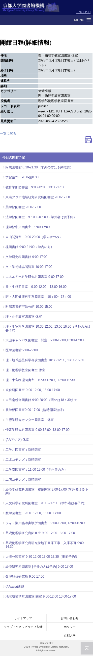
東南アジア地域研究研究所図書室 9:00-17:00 (37, 197)
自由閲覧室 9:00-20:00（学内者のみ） (33, 237)
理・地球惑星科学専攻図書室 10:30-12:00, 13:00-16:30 (44, 360)
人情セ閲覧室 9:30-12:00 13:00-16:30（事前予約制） (43, 556)
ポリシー (70, 627)
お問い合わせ (70, 618)
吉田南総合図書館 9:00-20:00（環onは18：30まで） (42, 400)
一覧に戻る (8, 133)
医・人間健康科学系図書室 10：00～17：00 (38, 297)
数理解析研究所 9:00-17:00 (24, 576)
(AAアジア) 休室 (17, 440)
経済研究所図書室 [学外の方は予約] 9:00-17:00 (39, 566)
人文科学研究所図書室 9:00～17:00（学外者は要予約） (46, 503)
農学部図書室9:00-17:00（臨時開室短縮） (35, 410)
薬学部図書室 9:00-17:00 (23, 207)
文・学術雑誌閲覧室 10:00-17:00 (28, 267)
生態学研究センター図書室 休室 (29, 420)
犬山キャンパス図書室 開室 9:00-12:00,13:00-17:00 (44, 340)
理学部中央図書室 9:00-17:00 (27, 227)
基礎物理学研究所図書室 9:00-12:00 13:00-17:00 (40, 533)
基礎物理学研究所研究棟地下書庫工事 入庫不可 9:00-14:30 (45, 545)
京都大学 (70, 635)
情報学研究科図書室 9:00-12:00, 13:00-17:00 (37, 430)
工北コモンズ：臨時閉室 (23, 459)
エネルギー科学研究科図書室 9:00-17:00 (34, 277)
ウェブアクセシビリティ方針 (23, 627)
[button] (79, 20)
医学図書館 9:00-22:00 (21, 350)
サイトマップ (23, 618)
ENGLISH (83, 12)
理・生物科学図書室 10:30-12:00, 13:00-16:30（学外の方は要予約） (48, 328)
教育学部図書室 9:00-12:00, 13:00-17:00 (35, 187)
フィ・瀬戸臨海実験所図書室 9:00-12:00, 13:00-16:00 (45, 523)
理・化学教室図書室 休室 (23, 316)
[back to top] (87, 648)
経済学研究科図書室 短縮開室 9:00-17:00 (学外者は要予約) (46, 491)
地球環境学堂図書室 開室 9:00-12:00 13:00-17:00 (40, 596)
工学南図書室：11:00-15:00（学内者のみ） (36, 469)
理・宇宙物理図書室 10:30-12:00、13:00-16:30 (40, 380)
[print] (88, 141)
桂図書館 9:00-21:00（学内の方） (29, 247)
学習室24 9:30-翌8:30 (21, 177)
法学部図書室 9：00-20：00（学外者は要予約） (41, 217)
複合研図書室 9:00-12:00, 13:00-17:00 (32, 390)
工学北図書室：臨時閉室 (23, 450)
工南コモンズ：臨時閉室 (23, 479)
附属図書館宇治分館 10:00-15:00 (28, 306)
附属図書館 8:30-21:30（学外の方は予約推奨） (39, 167)
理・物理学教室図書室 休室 (25, 370)
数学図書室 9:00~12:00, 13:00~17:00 (33, 513)
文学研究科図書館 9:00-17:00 (26, 257)
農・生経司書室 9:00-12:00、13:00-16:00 (35, 287)
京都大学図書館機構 (31, 7)
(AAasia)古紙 (14, 586)
